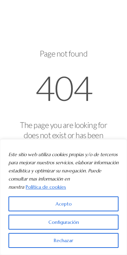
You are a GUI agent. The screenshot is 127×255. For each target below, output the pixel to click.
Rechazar (63, 240)
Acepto (64, 204)
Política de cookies (46, 187)
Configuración (63, 222)
